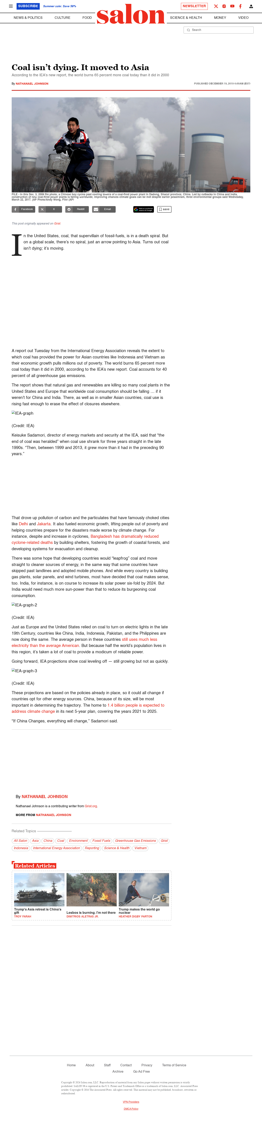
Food (87, 18)
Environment (78, 841)
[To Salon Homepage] (131, 14)
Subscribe (28, 6)
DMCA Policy (131, 1109)
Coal (60, 841)
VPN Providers (131, 1102)
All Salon (20, 841)
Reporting (92, 848)
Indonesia (21, 848)
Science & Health (186, 18)
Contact (126, 1065)
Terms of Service (174, 1065)
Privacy (146, 1065)
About (90, 1065)
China (47, 841)
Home (71, 1065)
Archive (117, 1071)
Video (243, 18)
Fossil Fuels (101, 841)
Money (220, 18)
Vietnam (140, 848)
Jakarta (44, 524)
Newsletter (194, 6)
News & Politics (28, 18)
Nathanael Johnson (32, 83)
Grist (57, 223)
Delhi (23, 524)
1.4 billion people (122, 706)
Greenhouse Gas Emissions (135, 841)
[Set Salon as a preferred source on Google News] (143, 209)
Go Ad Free (141, 1071)
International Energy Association (56, 848)
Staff (107, 1065)
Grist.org (91, 806)
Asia (35, 841)
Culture (62, 18)
